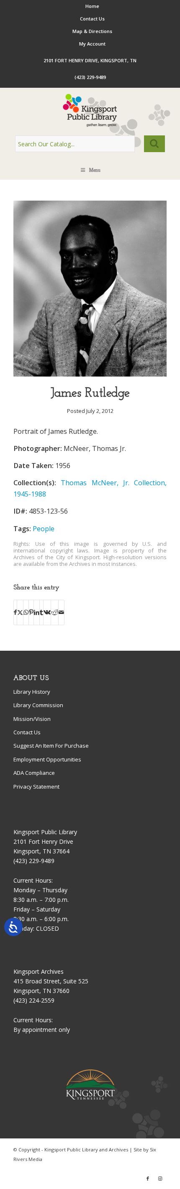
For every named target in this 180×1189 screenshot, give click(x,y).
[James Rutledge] (90, 374)
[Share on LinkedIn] (36, 612)
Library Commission (38, 705)
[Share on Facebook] (15, 612)
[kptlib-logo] (90, 110)
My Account (92, 44)
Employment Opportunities (47, 759)
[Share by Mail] (61, 612)
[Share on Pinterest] (31, 612)
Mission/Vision (32, 719)
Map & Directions (92, 31)
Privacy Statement (36, 786)
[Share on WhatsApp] (25, 612)
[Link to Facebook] (147, 1178)
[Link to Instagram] (160, 1178)
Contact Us (92, 18)
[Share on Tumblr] (41, 612)
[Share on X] (20, 612)
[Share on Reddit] (54, 612)
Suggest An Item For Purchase (51, 745)
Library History (31, 691)
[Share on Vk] (47, 612)
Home (92, 6)
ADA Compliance (34, 773)
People (43, 528)
